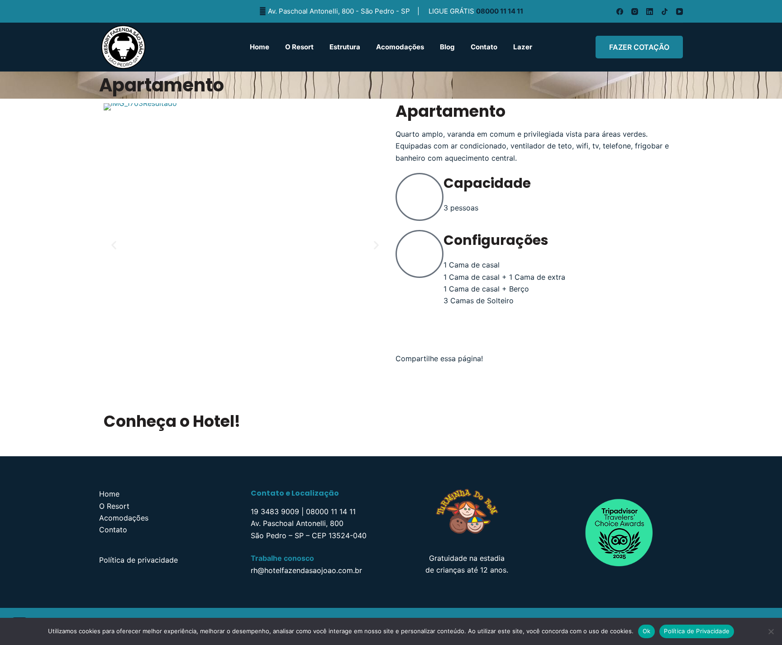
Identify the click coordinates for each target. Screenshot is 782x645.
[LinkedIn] (649, 11)
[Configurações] (419, 254)
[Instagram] (634, 11)
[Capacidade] (419, 197)
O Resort (299, 47)
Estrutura (344, 47)
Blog (447, 47)
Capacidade (487, 183)
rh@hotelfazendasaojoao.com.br (306, 570)
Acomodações (400, 47)
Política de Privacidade (697, 631)
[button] (113, 244)
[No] (770, 631)
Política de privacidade (138, 559)
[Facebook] (619, 11)
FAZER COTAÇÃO (639, 47)
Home (259, 47)
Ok (647, 631)
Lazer (522, 47)
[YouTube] (679, 11)
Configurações (495, 240)
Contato (484, 47)
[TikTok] (664, 11)
